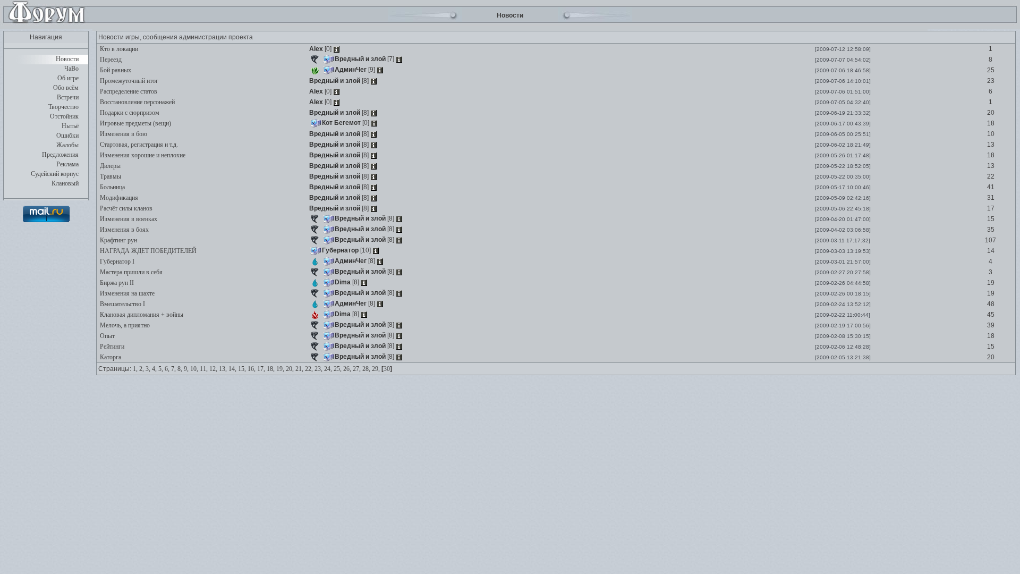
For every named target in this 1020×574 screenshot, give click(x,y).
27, (357, 369)
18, (271, 369)
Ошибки (67, 135)
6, (167, 369)
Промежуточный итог (128, 81)
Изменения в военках (127, 219)
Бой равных (114, 70)
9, (186, 369)
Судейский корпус (55, 174)
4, (154, 369)
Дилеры (109, 166)
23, (318, 369)
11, (204, 369)
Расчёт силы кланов (125, 208)
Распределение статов (127, 91)
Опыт (106, 336)
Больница (111, 187)
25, (338, 369)
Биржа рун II (116, 282)
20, (290, 369)
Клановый (65, 183)
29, (376, 369)
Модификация (118, 197)
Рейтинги (111, 346)
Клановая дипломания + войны (140, 314)
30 (387, 369)
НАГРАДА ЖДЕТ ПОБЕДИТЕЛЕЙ (147, 251)
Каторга (109, 357)
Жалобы (67, 145)
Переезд (110, 59)
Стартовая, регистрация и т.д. (138, 144)
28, (366, 369)
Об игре (68, 78)
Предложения (60, 154)
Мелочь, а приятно (124, 325)
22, (309, 369)
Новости (67, 59)
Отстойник (64, 116)
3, (148, 369)
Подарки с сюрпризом (128, 112)
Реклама (67, 164)
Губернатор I (116, 261)
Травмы (109, 176)
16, (252, 369)
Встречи (68, 97)
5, (160, 369)
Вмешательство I (121, 304)
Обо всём (66, 87)
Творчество (63, 107)
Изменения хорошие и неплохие (141, 155)
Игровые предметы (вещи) (134, 123)
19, (280, 369)
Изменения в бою (122, 134)
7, (173, 369)
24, (328, 369)
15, (242, 369)
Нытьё (70, 126)
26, (347, 369)
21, (299, 369)
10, (194, 369)
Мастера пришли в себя (130, 272)
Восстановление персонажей (136, 102)
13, (223, 369)
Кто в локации (118, 49)
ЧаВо (71, 68)
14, (232, 369)
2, (141, 369)
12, (213, 369)
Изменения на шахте (126, 293)
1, (135, 369)
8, (179, 369)
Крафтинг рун (117, 240)
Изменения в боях (123, 229)
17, (261, 369)
